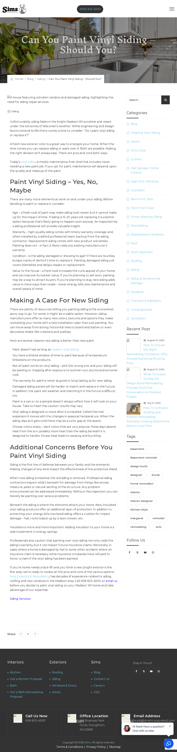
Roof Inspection (142, 252)
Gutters (136, 159)
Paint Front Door (143, 208)
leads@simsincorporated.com (154, 720)
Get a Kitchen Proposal (26, 679)
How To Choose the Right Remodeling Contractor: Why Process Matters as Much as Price (147, 354)
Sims (88, 742)
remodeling (138, 527)
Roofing (136, 261)
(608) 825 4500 (90, 9)
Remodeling (139, 225)
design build (138, 466)
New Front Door (142, 199)
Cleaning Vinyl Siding (145, 132)
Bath (13, 685)
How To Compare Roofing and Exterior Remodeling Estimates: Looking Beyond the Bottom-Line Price (148, 417)
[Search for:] (148, 99)
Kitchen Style (139, 509)
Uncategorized (141, 309)
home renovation (142, 483)
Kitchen (15, 672)
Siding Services (20, 598)
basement (137, 449)
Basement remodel (143, 457)
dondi (156, 475)
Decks (135, 141)
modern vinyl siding (65, 349)
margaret (136, 518)
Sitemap (115, 747)
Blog (134, 124)
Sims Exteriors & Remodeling (30, 576)
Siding (135, 269)
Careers (99, 685)
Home (18, 79)
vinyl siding (28, 162)
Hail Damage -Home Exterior (145, 170)
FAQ (97, 692)
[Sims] (14, 8)
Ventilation (138, 318)
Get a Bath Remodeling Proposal (26, 694)
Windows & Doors (64, 685)
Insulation (138, 190)
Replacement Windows (147, 234)
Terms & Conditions (69, 747)
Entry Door (138, 150)
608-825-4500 (35, 720)
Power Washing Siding (146, 216)
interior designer (141, 501)
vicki (159, 527)
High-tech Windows (145, 181)
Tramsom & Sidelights (146, 300)
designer (136, 475)
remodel (158, 518)
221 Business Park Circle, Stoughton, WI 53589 (92, 725)
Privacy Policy (96, 747)
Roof (134, 243)
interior (135, 492)
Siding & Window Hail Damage (145, 281)
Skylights (137, 292)
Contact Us (101, 679)
